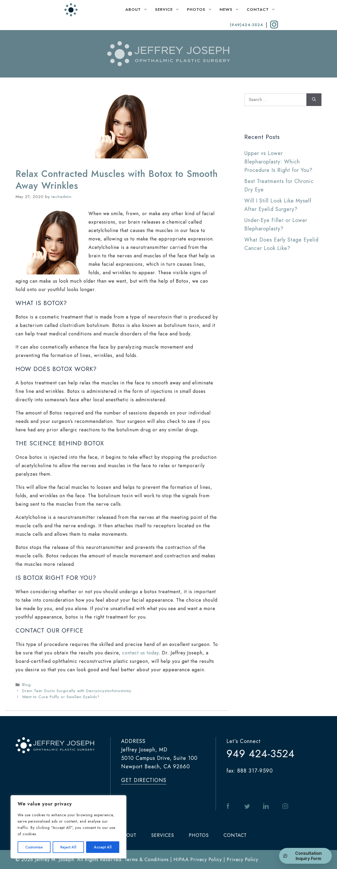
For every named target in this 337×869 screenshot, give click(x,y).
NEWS (226, 9)
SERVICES (162, 835)
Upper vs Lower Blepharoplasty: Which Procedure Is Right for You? (278, 161)
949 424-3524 (260, 753)
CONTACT (258, 9)
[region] (68, 826)
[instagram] (274, 24)
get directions (143, 780)
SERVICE (164, 9)
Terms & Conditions (147, 859)
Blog (26, 685)
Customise (34, 847)
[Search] (313, 99)
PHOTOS (196, 9)
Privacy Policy (242, 859)
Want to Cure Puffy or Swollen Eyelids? (61, 697)
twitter (247, 806)
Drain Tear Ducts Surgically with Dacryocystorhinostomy (76, 691)
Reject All (68, 847)
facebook (228, 806)
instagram (285, 806)
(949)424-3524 (246, 25)
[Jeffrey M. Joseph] (71, 10)
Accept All (103, 847)
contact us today (140, 652)
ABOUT (133, 9)
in (266, 806)
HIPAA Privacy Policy (198, 859)
